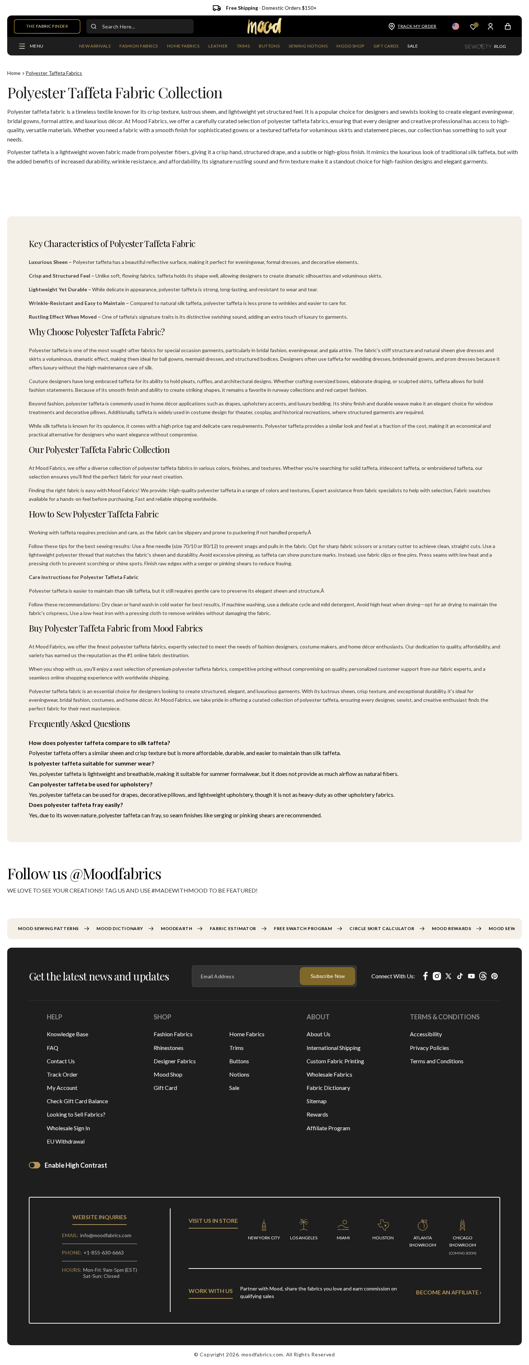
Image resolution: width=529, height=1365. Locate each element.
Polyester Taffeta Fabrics (54, 73)
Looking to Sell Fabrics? (76, 1114)
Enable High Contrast (76, 1165)
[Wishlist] (473, 26)
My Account (62, 1087)
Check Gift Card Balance (77, 1100)
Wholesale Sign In (68, 1127)
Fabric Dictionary (328, 1087)
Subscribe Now (328, 976)
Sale (234, 1087)
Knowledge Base (67, 1034)
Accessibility (426, 1034)
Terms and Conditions (437, 1061)
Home (14, 73)
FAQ (52, 1047)
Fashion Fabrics (173, 1034)
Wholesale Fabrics (329, 1074)
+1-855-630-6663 (103, 1252)
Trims (236, 1047)
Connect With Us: (393, 976)
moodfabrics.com (262, 1354)
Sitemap (317, 1100)
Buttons (239, 1061)
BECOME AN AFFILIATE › (448, 1292)
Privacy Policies (429, 1047)
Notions (239, 1074)
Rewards (317, 1114)
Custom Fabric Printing (335, 1061)
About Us (318, 1034)
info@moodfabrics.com (105, 1235)
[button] (138, 46)
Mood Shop (168, 1074)
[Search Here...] (93, 26)
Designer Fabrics (175, 1061)
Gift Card (165, 1087)
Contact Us (61, 1061)
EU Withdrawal (66, 1141)
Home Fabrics (246, 1034)
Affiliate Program (328, 1127)
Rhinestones (169, 1047)
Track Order (62, 1074)
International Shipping (334, 1047)
